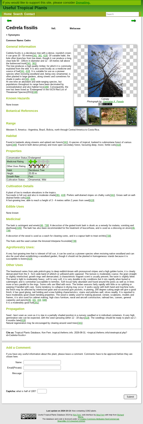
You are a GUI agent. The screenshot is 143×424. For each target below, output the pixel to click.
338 (35, 92)
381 (40, 55)
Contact (29, 14)
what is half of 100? (21, 391)
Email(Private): (14, 367)
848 (44, 300)
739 (46, 225)
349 (46, 87)
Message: (17, 373)
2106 (18, 228)
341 (35, 55)
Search (18, 14)
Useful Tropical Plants (25, 7)
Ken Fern (77, 415)
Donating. (83, 2)
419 (45, 55)
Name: (19, 362)
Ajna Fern (100, 415)
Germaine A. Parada (113, 101)
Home (8, 14)
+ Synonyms (13, 35)
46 (42, 225)
